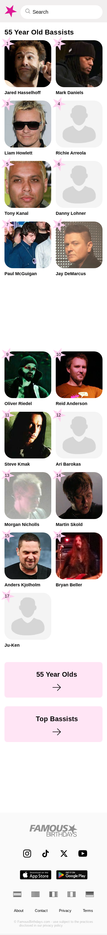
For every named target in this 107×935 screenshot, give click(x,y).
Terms (88, 910)
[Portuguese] (35, 894)
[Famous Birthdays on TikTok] (43, 853)
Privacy (65, 910)
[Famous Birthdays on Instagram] (24, 853)
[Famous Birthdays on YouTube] (81, 853)
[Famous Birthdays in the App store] (35, 874)
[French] (53, 894)
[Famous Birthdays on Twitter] (61, 853)
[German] (90, 894)
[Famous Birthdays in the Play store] (72, 874)
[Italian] (71, 894)
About (18, 910)
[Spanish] (17, 894)
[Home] (53, 830)
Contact (41, 910)
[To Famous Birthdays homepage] (10, 11)
